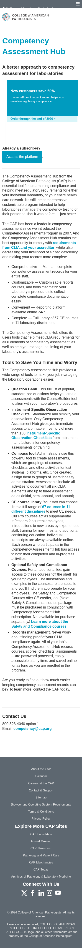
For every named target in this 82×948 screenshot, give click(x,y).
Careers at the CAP (41, 783)
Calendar (41, 776)
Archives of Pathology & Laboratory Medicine (41, 876)
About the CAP (41, 769)
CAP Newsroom (41, 848)
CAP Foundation (41, 834)
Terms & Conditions (41, 811)
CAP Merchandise (41, 862)
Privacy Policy (41, 818)
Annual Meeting (41, 841)
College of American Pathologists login (36, 8)
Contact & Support (41, 790)
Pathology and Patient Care (41, 855)
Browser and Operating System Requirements (41, 804)
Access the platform (22, 157)
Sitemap (41, 797)
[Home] (41, 17)
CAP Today (41, 869)
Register (12, 11)
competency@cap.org (32, 729)
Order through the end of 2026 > (33, 118)
